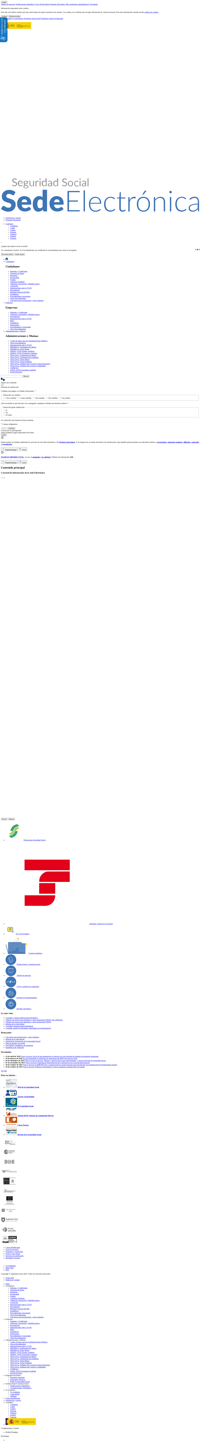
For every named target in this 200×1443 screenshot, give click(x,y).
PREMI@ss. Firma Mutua (19, 349)
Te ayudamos (15, 1392)
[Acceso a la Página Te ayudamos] (10, 934)
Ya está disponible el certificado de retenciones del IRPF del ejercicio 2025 (50, 1058)
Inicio (8, 1284)
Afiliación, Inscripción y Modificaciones (25, 284)
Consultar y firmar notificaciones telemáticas (22, 1018)
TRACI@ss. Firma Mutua (19, 360)
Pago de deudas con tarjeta (15, 1043)
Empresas (9, 303)
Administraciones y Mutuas (16, 331)
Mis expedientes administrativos (77, 4)
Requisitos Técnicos (13, 1258)
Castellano (9, 224)
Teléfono (13, 1396)
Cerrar (4, 435)
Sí (6, 410)
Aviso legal (10, 1278)
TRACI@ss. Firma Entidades (21, 362)
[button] (100, 380)
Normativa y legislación (14, 1252)
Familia (13, 280)
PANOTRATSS (16, 372)
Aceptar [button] (4, 16)
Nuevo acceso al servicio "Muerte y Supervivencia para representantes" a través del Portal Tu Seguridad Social (65, 1061)
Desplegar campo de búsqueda (52, 19)
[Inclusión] (16, 28)
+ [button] (1, 242)
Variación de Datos (17, 273)
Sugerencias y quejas (13, 218)
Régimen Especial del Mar (20, 292)
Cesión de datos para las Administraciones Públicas (28, 341)
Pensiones (13, 276)
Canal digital (14, 1394)
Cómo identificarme (13, 1247)
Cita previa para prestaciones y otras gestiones (27, 301)
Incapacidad (14, 278)
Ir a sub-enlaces (17, 19)
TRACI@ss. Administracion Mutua (23, 355)
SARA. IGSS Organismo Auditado (23, 370)
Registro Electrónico (57, 4)
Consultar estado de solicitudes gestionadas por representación (28, 1028)
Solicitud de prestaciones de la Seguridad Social (23, 1041)
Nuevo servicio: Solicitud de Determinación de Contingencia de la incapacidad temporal (57, 1063)
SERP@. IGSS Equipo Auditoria (22, 351)
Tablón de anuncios (8, 4)
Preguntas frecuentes (13, 220)
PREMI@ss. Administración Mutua (23, 347)
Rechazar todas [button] (14, 16)
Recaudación (15, 290)
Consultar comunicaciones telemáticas (19, 1026)
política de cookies (151, 12)
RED (12, 321)
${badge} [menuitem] (12, 1432)
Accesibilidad (11, 1266)
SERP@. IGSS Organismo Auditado (23, 353)
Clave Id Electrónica (42, 4)
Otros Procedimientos (18, 298)
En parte (9, 415)
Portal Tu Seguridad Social (20, 1382)
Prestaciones (14, 325)
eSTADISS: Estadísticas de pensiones (19, 1045)
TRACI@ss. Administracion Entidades (24, 358)
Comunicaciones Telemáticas (20, 1388)
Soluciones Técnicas (17, 1380)
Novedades (94, 4)
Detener (11, 819)
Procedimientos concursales (20, 296)
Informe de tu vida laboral (15, 1024)
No (7, 413)
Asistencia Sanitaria (17, 282)
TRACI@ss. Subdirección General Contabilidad (28, 366)
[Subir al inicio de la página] (2, 1262)
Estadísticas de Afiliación (15, 1048)
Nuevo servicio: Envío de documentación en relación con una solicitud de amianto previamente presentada (59, 1056)
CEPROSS (14, 368)
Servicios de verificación (14, 1256)
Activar (4, 819)
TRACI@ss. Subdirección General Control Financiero (30, 364)
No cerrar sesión (7, 254)
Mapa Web (10, 1268)
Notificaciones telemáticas (25, 4)
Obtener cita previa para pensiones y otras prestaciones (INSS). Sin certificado (34, 1020)
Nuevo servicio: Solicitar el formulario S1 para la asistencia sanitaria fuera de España (54, 1067)
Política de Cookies (13, 1280)
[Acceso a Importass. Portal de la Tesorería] (47, 924)
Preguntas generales (17, 1377)
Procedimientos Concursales (20, 327)
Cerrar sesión (19, 254)
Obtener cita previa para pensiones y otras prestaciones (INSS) (28, 1022)
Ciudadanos (10, 262)
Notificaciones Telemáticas (20, 1386)
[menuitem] (102, 218)
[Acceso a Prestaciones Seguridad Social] (14, 840)
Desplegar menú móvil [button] (32, 19)
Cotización (14, 286)
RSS (7, 1270)
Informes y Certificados (18, 271)
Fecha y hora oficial (13, 1254)
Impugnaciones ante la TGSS (21, 288)
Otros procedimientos (18, 343)
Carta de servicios (12, 1250)
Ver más (4, 1071)
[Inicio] (100, 210)
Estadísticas (14, 294)
